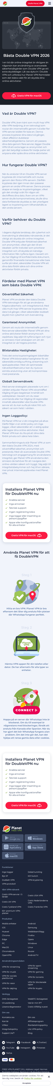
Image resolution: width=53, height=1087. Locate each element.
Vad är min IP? (35, 1003)
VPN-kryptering (35, 880)
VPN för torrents (36, 977)
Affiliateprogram (36, 1021)
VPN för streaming (11, 967)
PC (3, 943)
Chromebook (8, 951)
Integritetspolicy (10, 1029)
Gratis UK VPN (9, 902)
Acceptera (26, 1083)
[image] (26, 828)
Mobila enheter (9, 924)
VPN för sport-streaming (35, 967)
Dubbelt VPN (8, 880)
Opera (31, 939)
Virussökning (8, 1003)
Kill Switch (33, 876)
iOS (3, 927)
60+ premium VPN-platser (11, 912)
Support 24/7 (8, 1033)
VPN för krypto (35, 988)
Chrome (6, 935)
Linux (30, 947)
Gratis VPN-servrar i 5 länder (12, 895)
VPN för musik (9, 972)
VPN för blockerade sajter (37, 983)
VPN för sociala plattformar (9, 977)
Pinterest (41, 1048)
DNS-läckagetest (10, 999)
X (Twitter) (42, 1042)
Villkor (5, 1025)
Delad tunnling (35, 872)
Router (31, 951)
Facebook (25, 1042)
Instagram (25, 1048)
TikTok (9, 1053)
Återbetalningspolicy (38, 1025)
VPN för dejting (9, 988)
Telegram (10, 1042)
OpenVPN (6, 955)
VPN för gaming (35, 972)
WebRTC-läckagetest (38, 999)
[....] (5, 3)
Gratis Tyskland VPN (11, 907)
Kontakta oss (8, 1017)
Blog (30, 1033)
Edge (4, 939)
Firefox (31, 935)
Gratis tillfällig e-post (38, 1007)
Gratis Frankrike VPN (38, 907)
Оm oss (31, 1017)
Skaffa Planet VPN (35, 3)
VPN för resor (8, 983)
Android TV (33, 955)
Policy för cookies (32, 1078)
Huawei (5, 931)
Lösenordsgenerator (11, 1007)
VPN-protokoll (9, 884)
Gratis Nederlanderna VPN (38, 901)
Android (31, 924)
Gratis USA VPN (35, 895)
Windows (32, 943)
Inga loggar (7, 872)
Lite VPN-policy (35, 1029)
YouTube (10, 1048)
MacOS (5, 947)
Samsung (32, 927)
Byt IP (5, 876)
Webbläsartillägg (36, 931)
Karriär (5, 1021)
